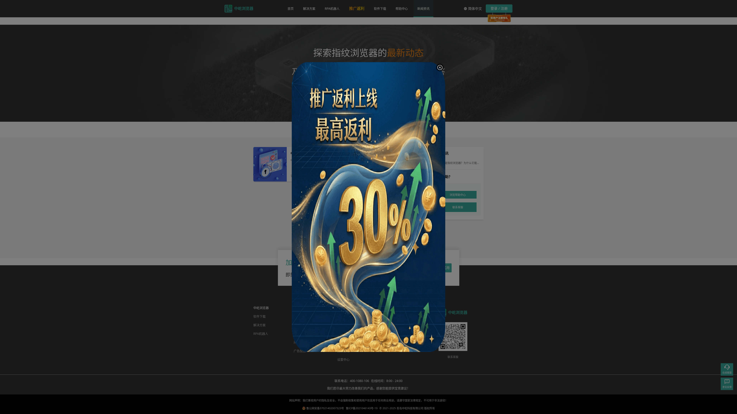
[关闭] (440, 67)
